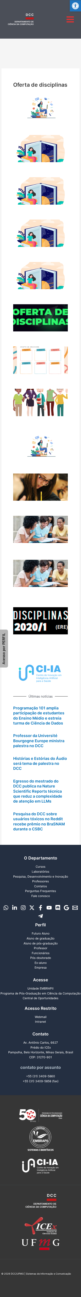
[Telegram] (40, 916)
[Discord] (58, 907)
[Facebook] (40, 907)
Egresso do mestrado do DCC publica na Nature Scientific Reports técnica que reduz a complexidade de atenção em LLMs (37, 791)
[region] (40, 673)
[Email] (75, 907)
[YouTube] (49, 907)
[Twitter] (32, 907)
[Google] (66, 907)
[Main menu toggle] (70, 19)
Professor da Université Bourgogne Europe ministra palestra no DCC (38, 740)
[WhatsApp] (6, 907)
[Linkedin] (14, 907)
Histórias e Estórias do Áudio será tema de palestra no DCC (40, 763)
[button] (75, 5)
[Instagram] (23, 907)
